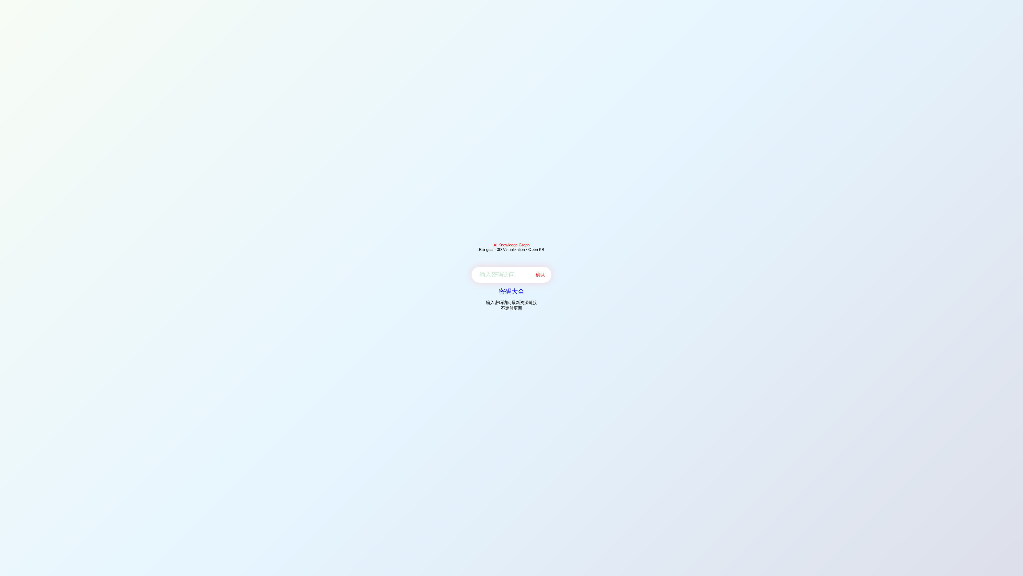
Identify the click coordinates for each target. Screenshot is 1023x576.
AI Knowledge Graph (512, 245)
